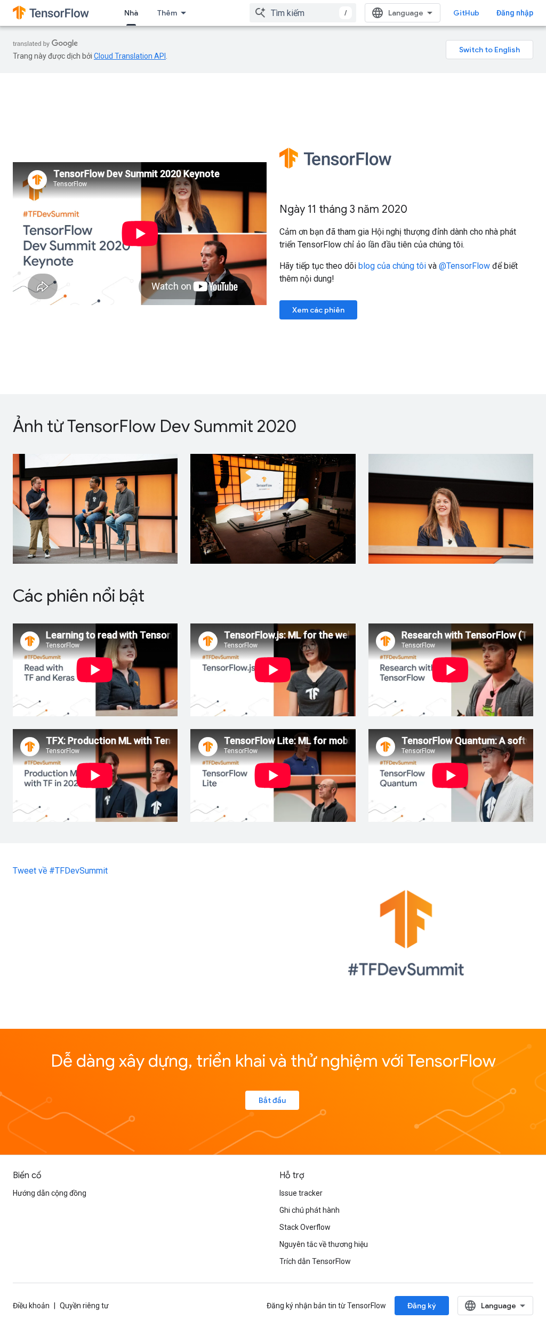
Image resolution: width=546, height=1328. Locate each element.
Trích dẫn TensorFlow (315, 1261)
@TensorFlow (464, 266)
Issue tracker (301, 1193)
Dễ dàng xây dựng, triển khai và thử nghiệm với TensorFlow (273, 1060)
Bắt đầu (272, 1100)
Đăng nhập (514, 13)
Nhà (131, 13)
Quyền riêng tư (84, 1305)
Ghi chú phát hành (309, 1210)
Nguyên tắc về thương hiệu (323, 1244)
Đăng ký (421, 1305)
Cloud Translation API (130, 56)
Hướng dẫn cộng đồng (49, 1193)
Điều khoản (31, 1305)
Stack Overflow (305, 1227)
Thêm (167, 13)
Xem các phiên (318, 310)
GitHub (466, 13)
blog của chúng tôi (392, 266)
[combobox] (303, 12)
